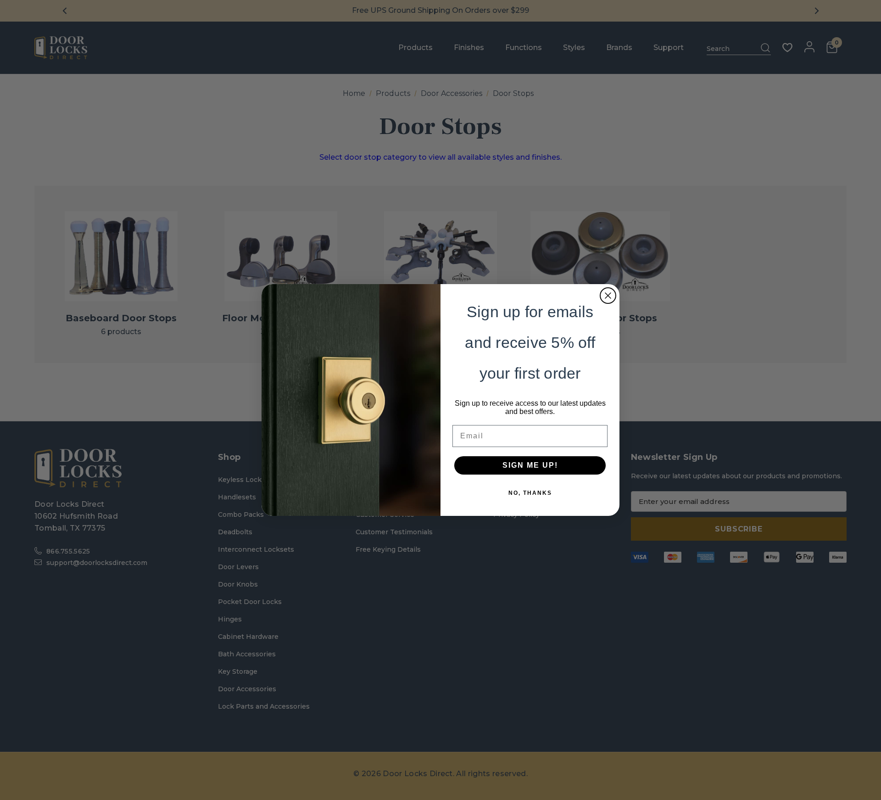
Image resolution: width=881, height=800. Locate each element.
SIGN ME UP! (530, 465)
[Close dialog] (608, 295)
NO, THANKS (530, 493)
